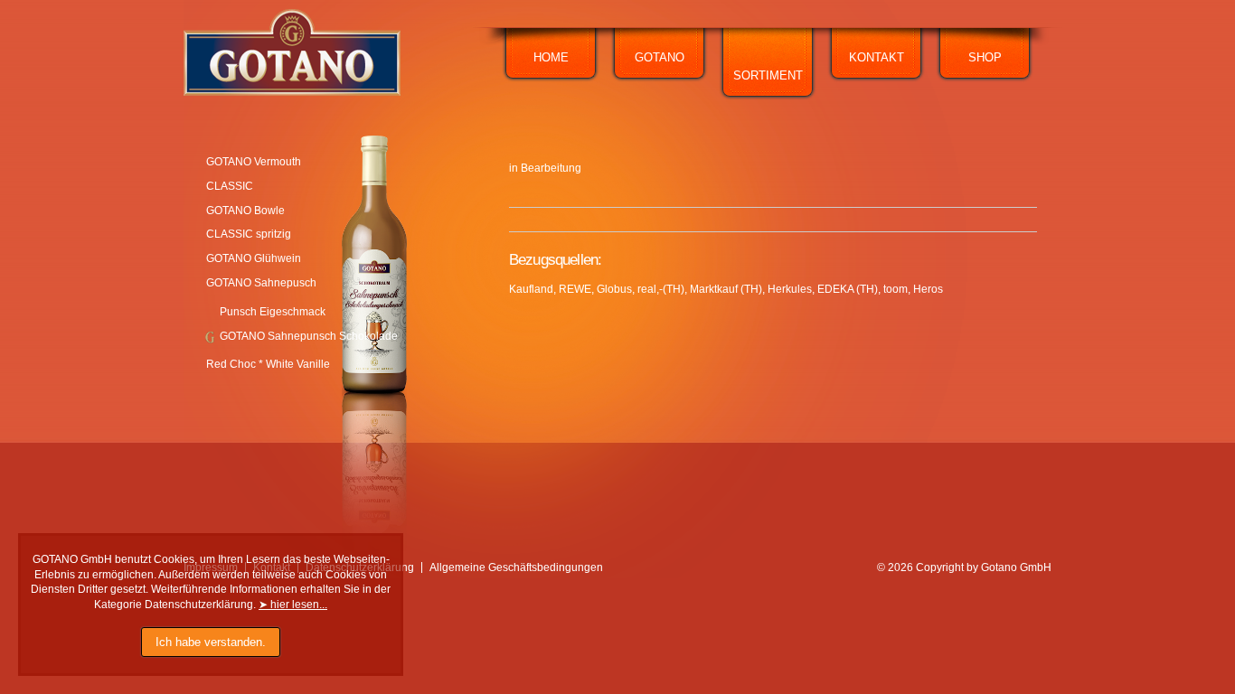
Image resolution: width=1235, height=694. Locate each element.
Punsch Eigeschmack (272, 311)
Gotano (659, 57)
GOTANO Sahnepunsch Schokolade (309, 336)
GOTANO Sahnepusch (261, 283)
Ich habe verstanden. (211, 642)
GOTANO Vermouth (253, 161)
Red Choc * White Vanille (268, 364)
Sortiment (768, 75)
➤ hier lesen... (293, 604)
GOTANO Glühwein (253, 258)
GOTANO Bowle (245, 210)
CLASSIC (229, 186)
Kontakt (876, 57)
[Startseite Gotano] (292, 92)
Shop (985, 57)
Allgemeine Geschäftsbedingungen (516, 567)
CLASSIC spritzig (248, 234)
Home (551, 57)
